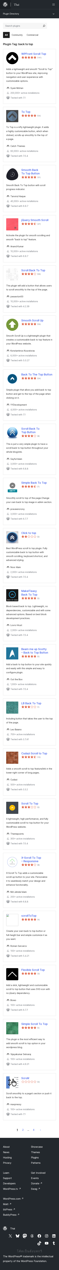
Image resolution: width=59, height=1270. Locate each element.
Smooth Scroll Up (32, 320)
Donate (36, 1183)
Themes (35, 1152)
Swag (35, 1188)
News (6, 1152)
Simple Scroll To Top (34, 1024)
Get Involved (38, 1172)
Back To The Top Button (36, 374)
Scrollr (25, 1078)
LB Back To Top (31, 703)
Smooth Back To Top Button (30, 171)
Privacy (7, 1162)
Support (7, 1178)
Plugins (35, 1157)
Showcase (37, 1146)
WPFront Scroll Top (33, 53)
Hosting (7, 1157)
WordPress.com (13, 1198)
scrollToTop (28, 915)
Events (35, 1178)
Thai (12, 1228)
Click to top (28, 533)
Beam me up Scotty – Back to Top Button (34, 650)
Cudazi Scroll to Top (34, 753)
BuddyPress (11, 1214)
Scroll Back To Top (33, 270)
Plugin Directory (11, 13)
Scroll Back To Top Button (30, 430)
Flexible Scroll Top (33, 969)
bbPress (9, 1209)
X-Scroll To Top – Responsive (31, 859)
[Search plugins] (44, 26)
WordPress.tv (12, 1188)
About (6, 1146)
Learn (6, 1172)
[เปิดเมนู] (54, 4)
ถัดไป (40, 1130)
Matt (7, 1204)
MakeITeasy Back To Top (29, 592)
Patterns (36, 1162)
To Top (25, 111)
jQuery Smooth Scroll (34, 220)
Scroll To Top (29, 803)
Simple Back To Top (34, 482)
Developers (9, 1183)
